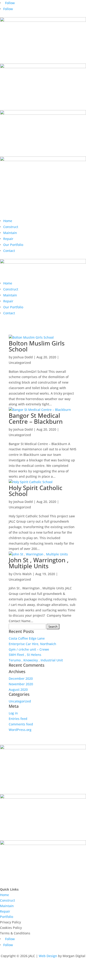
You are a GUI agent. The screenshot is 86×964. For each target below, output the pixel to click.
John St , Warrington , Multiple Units (39, 563)
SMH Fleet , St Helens (25, 654)
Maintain (10, 233)
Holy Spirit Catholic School (35, 491)
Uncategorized (20, 362)
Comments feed (21, 724)
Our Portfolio (13, 244)
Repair (8, 239)
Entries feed (18, 718)
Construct (10, 227)
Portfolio (6, 916)
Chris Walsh (22, 574)
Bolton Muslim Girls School (37, 346)
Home (7, 221)
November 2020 (21, 684)
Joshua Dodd (23, 357)
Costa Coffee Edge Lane (27, 638)
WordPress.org (20, 729)
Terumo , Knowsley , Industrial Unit (36, 660)
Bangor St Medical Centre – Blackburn (36, 418)
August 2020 (18, 689)
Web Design (48, 956)
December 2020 (21, 678)
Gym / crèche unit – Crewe (29, 649)
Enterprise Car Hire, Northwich (32, 644)
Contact (9, 250)
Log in (13, 713)
